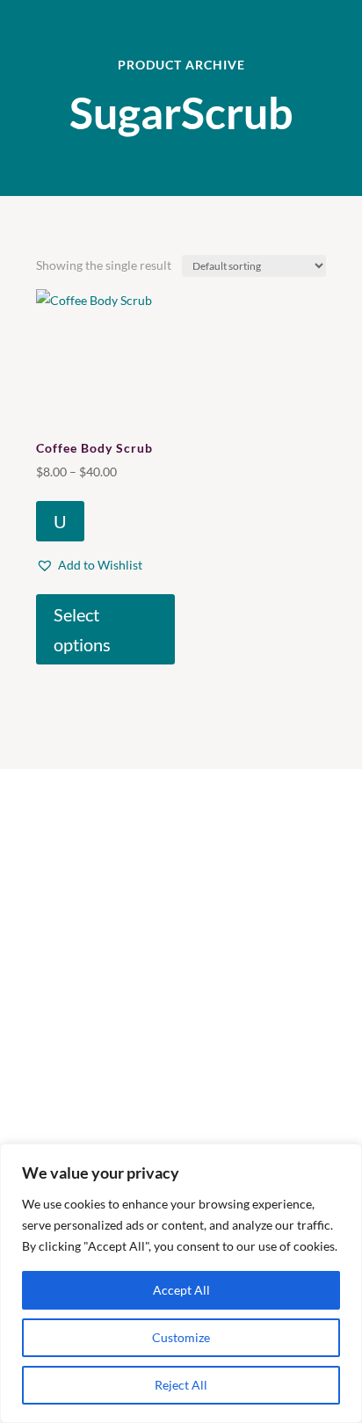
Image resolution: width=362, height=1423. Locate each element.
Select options (82, 629)
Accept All (181, 1289)
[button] (89, 565)
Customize (181, 1337)
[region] (181, 1283)
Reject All (181, 1384)
